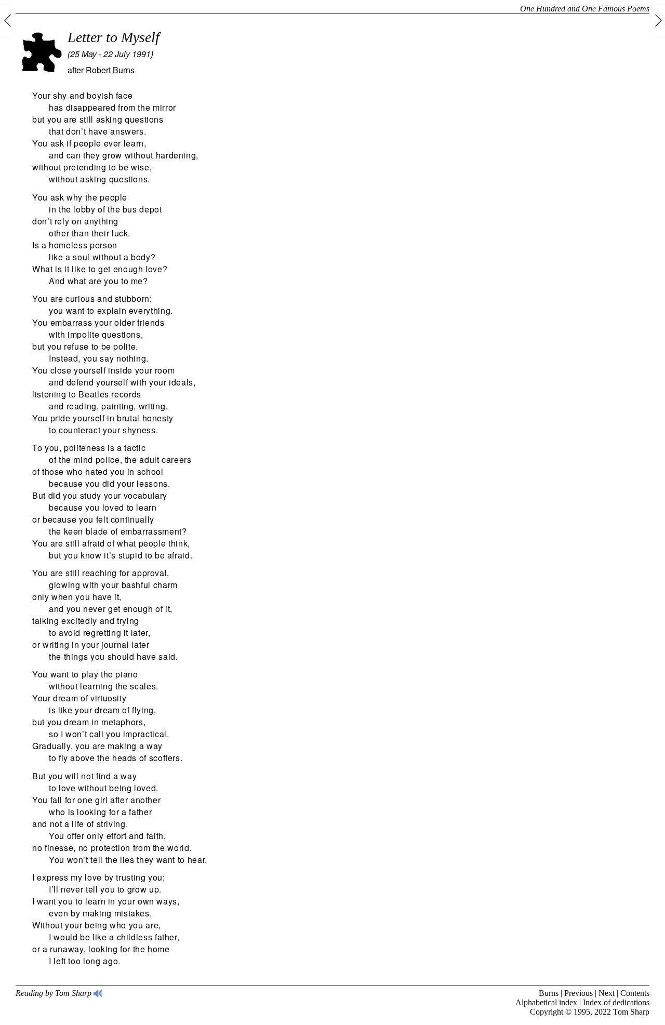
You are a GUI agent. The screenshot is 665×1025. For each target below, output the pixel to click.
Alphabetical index (546, 1002)
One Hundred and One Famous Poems (584, 8)
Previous (578, 993)
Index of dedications (616, 1002)
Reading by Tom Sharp (55, 993)
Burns (548, 993)
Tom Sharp (631, 1011)
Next (606, 993)
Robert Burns (110, 70)
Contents (634, 993)
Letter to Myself (113, 37)
